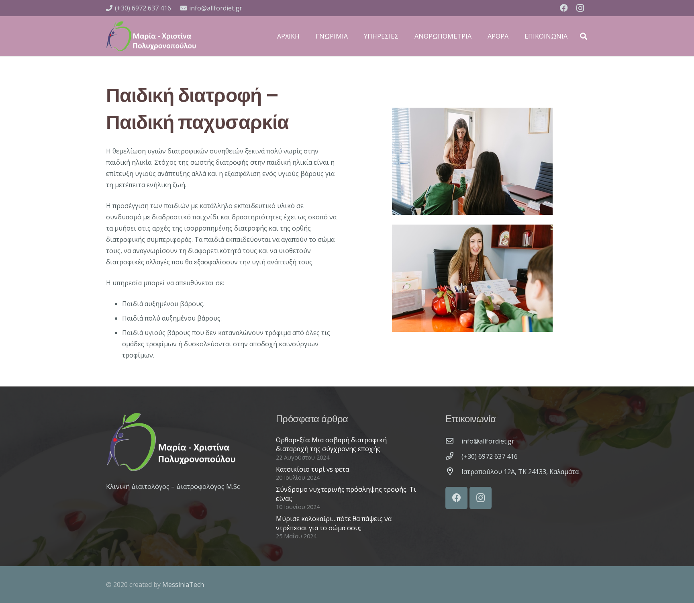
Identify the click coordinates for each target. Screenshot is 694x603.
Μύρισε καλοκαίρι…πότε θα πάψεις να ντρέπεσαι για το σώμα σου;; (334, 523)
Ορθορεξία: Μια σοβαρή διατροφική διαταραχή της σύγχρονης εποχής (331, 444)
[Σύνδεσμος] (151, 36)
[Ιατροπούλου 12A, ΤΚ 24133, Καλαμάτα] (453, 471)
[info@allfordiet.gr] (453, 441)
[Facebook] (564, 8)
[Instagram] (580, 8)
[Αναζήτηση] (584, 36)
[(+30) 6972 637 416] (453, 456)
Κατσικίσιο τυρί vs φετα (312, 469)
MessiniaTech (183, 584)
